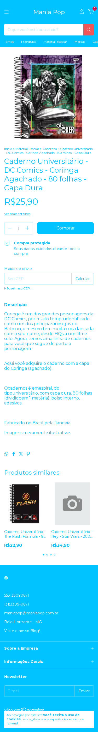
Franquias (28, 42)
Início (8, 149)
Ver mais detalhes (17, 214)
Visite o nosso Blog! (22, 630)
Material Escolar (55, 42)
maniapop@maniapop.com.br (31, 613)
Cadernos (50, 149)
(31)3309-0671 (16, 604)
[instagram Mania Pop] (6, 578)
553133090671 (16, 595)
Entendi (13, 723)
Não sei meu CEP (17, 288)
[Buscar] (88, 29)
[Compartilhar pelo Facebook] (14, 453)
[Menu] (6, 12)
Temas (9, 42)
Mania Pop (49, 12)
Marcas (79, 42)
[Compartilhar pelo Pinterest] (28, 453)
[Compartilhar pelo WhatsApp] (6, 453)
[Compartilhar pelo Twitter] (21, 453)
